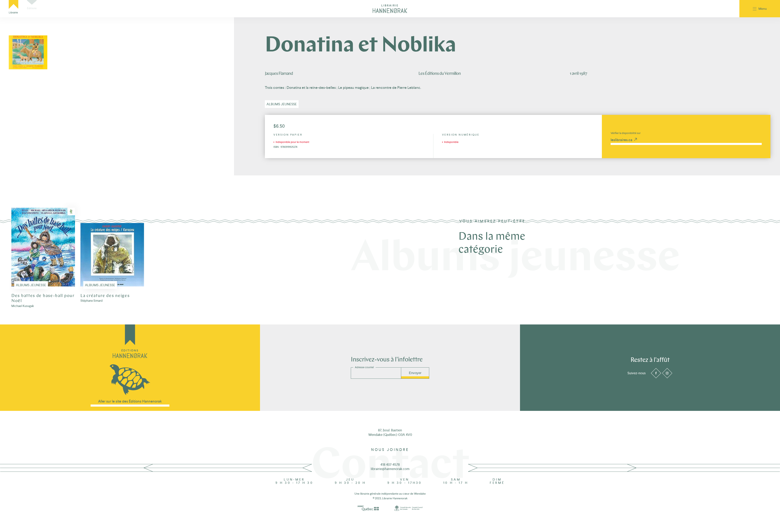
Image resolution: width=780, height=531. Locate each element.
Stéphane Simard (91, 300)
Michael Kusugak (22, 306)
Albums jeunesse (281, 104)
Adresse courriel (364, 367)
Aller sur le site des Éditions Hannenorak (130, 401)
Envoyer (415, 373)
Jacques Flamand (279, 74)
